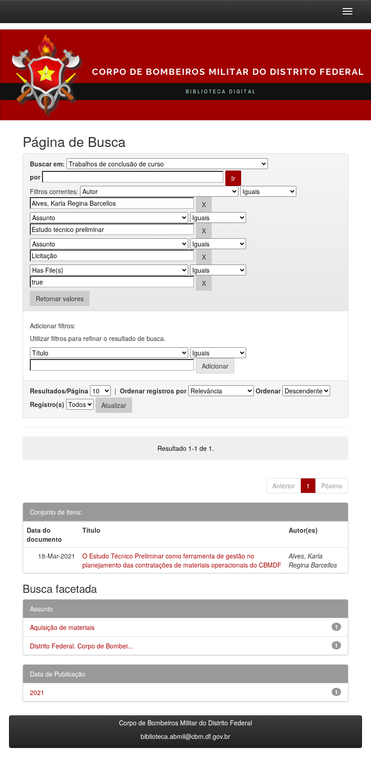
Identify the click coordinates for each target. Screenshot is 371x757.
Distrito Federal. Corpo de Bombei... (81, 645)
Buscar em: (47, 163)
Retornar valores (60, 298)
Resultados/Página (59, 390)
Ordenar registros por (153, 390)
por (35, 176)
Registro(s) (47, 404)
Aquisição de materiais (62, 627)
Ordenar (268, 390)
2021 (37, 692)
